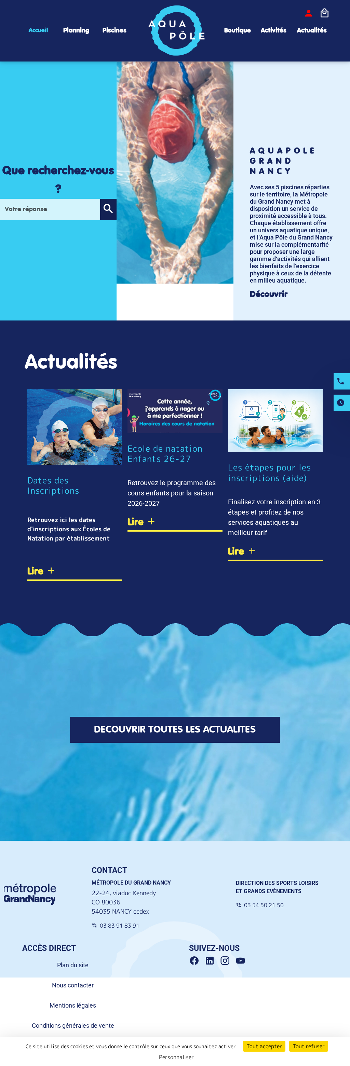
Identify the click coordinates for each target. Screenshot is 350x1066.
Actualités (312, 30)
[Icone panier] (324, 13)
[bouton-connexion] (309, 13)
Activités (273, 30)
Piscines (114, 30)
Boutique (237, 30)
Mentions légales (73, 1005)
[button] (108, 209)
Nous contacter (73, 985)
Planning (76, 30)
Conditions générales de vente (73, 1025)
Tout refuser (309, 1046)
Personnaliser (176, 1057)
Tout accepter (264, 1046)
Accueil (38, 30)
